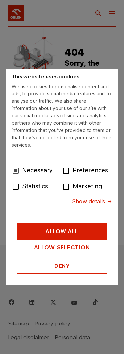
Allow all (62, 231)
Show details (88, 201)
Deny (62, 266)
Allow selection (62, 247)
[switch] (67, 170)
